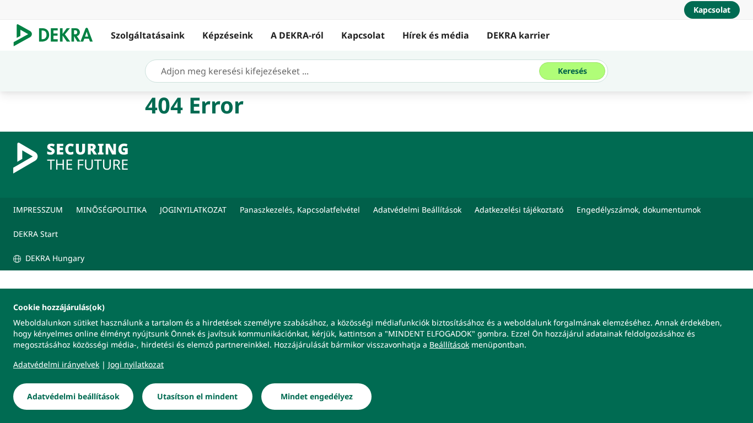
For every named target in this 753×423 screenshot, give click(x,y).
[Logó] (57, 35)
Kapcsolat (363, 35)
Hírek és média (435, 35)
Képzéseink (227, 35)
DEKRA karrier (518, 35)
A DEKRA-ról (297, 35)
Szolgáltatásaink (148, 35)
